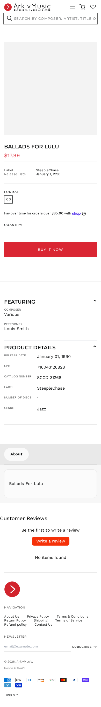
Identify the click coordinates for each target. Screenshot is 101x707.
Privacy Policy (38, 616)
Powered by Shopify (14, 668)
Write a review (50, 541)
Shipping (40, 620)
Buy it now (50, 249)
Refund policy (15, 624)
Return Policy (15, 620)
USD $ (10, 695)
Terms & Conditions (72, 616)
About (16, 454)
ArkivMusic (24, 661)
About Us (11, 616)
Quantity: (13, 225)
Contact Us (43, 624)
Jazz (41, 409)
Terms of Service (68, 620)
